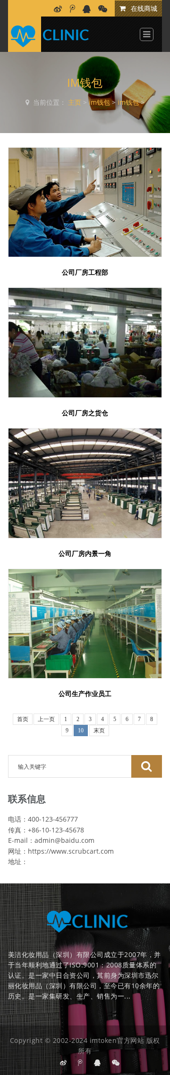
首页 (22, 719)
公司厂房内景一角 (85, 553)
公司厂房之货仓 (85, 413)
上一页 (46, 719)
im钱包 (99, 102)
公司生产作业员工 (85, 693)
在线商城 (143, 8)
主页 (74, 102)
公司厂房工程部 (85, 272)
